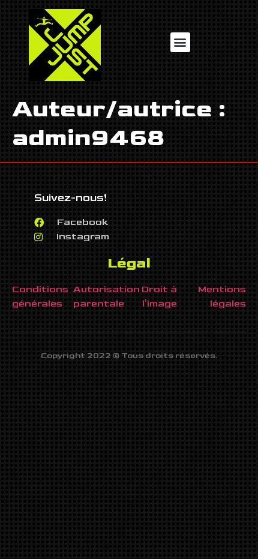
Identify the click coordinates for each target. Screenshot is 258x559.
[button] (180, 42)
